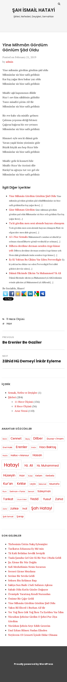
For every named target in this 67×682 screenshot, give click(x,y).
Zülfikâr (14, 508)
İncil (24, 508)
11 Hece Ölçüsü (16, 319)
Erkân (33, 447)
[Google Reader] (24, 293)
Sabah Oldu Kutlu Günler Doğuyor (28, 589)
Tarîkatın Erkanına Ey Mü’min (26, 548)
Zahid (59, 499)
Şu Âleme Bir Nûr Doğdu (22, 562)
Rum (5, 491)
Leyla (33, 483)
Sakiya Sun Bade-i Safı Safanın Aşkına (30, 585)
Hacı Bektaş (47, 447)
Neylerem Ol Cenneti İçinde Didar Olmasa (32, 635)
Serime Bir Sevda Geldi (21, 576)
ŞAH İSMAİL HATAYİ (33, 10)
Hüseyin (9, 475)
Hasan (37, 455)
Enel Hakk (7, 447)
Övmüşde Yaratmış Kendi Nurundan (29, 594)
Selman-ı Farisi (17, 491)
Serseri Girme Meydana (21, 571)
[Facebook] (11, 293)
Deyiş (27, 439)
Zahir (5, 509)
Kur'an (8, 483)
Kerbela (50, 475)
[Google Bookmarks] (36, 293)
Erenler (21, 447)
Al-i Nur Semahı (18, 237)
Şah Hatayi (41, 508)
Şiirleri (12, 397)
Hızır (9, 323)
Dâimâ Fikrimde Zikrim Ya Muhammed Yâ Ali (35, 273)
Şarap (20, 516)
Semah (31, 491)
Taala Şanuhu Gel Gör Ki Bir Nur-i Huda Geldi (34, 558)
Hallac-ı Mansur (20, 455)
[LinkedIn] (30, 293)
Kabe (30, 476)
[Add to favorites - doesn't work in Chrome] (17, 293)
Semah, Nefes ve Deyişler (22, 392)
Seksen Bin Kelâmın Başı (22, 580)
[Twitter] (5, 293)
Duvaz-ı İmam (55, 438)
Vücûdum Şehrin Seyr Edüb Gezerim (29, 626)
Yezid (34, 499)
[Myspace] (42, 293)
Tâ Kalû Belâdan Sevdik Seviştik (26, 553)
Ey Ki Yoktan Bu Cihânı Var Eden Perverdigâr (35, 259)
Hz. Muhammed (48, 466)
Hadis (5, 455)
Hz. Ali (29, 465)
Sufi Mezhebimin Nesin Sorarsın (27, 567)
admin (9, 62)
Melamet (42, 484)
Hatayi (11, 465)
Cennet (16, 438)
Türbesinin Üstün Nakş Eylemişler (28, 544)
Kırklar (21, 483)
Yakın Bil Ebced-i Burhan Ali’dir (26, 607)
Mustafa (54, 483)
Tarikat (8, 499)
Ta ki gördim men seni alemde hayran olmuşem (36, 223)
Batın (5, 439)
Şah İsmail (8, 516)
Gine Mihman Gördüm (22, 209)
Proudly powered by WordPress (33, 664)
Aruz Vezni (21, 411)
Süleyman (44, 491)
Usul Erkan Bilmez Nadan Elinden (27, 630)
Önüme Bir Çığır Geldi (21, 598)
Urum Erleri (22, 499)
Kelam (38, 475)
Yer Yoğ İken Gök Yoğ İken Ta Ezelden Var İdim (36, 612)
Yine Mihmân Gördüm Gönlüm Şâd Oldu (32, 196)
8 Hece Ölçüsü (23, 406)
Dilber (38, 438)
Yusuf (47, 499)
